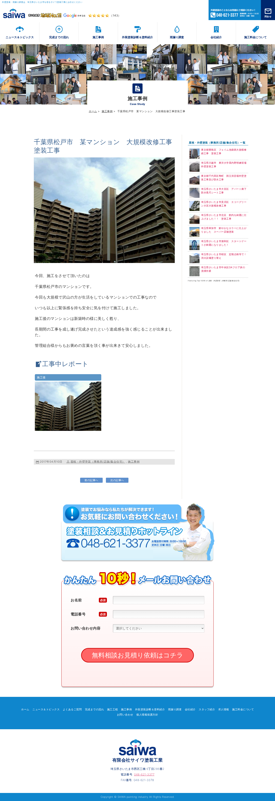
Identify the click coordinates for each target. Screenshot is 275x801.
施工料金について (255, 37)
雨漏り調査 (177, 37)
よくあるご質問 (72, 709)
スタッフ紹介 (207, 709)
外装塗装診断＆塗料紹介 (150, 709)
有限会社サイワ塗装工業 (137, 760)
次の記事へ (117, 480)
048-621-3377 (235, 10)
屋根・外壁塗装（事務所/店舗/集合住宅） (97, 461)
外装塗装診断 (137, 37)
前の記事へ (91, 480)
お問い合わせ (125, 714)
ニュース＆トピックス (20, 37)
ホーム (93, 111)
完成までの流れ (59, 37)
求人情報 (223, 709)
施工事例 (98, 37)
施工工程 (112, 709)
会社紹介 (216, 37)
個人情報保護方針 (147, 714)
